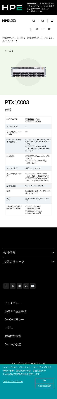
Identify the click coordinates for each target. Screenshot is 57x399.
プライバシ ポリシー (13, 381)
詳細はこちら (36, 11)
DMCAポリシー (14, 319)
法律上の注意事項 (15, 311)
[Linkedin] (26, 286)
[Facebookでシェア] (31, 30)
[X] (13, 286)
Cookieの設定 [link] (13, 344)
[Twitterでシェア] (37, 30)
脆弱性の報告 (13, 336)
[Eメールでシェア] (49, 30)
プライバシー (13, 303)
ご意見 (9, 328)
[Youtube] (33, 286)
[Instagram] (19, 286)
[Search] (33, 20)
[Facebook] (6, 286)
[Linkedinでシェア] (43, 30)
